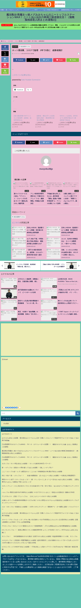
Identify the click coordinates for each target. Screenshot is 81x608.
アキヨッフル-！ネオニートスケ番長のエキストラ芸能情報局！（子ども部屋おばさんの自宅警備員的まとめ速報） (40, 526)
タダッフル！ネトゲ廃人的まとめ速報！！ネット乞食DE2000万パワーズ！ (27, 463)
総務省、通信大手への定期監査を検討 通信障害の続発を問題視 (45, 118)
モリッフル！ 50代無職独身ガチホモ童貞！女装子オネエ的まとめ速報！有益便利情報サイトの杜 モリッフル (39, 536)
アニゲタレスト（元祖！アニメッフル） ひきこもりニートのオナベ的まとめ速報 (29, 496)
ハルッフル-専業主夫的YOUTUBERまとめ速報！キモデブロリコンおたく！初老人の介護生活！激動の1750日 (38, 492)
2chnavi (5, 359)
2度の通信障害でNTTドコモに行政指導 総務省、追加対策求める (22, 118)
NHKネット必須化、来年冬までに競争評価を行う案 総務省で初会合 (69, 118)
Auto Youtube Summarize (30, 80)
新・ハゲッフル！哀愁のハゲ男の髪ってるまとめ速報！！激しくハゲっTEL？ (27, 467)
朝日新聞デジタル (25, 46)
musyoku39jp (46, 169)
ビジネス (15, 46)
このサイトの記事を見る (21, 75)
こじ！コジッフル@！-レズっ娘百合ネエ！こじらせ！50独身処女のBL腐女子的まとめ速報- (32, 471)
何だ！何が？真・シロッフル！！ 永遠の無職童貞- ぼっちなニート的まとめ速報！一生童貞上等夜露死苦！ (39, 475)
